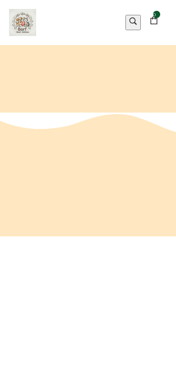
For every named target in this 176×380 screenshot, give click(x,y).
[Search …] (133, 23)
